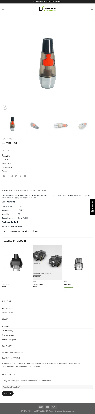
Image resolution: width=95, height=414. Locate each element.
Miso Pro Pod (38, 284)
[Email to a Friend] (16, 176)
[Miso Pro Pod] (47, 262)
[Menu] (3, 8)
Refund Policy (7, 312)
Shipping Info (7, 308)
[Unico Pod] (16, 262)
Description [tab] (7, 190)
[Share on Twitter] (12, 176)
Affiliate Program (9, 339)
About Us (5, 326)
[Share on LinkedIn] (25, 176)
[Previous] (6, 64)
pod (6, 171)
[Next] (88, 64)
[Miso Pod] (78, 262)
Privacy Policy (7, 331)
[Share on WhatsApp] (4, 176)
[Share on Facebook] (8, 176)
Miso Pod (67, 284)
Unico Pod (6, 284)
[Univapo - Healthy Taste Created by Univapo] (47, 8)
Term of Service (8, 335)
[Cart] (92, 8)
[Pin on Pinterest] (20, 176)
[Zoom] (5, 107)
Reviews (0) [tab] (41, 190)
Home (4, 139)
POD (10, 139)
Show (92, 207)
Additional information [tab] (25, 190)
